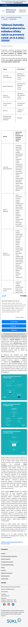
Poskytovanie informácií (7, 562)
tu (24, 531)
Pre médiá (5, 19)
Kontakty (3, 570)
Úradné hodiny (4, 578)
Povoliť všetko (14, 321)
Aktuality (3, 553)
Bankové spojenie (5, 576)
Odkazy (3, 567)
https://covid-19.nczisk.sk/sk (10, 542)
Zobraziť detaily (20, 317)
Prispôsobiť (13, 326)
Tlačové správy (13, 19)
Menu (22, 11)
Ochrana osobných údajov (7, 564)
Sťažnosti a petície (5, 559)
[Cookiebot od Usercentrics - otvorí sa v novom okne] (20, 296)
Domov (2, 17)
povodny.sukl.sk (18, 2)
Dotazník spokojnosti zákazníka (9, 556)
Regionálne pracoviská (6, 573)
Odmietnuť (14, 330)
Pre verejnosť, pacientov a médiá (14, 17)
